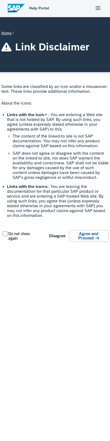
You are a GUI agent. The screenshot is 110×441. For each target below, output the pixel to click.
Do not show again (19, 235)
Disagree (57, 236)
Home (6, 33)
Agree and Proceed (88, 235)
